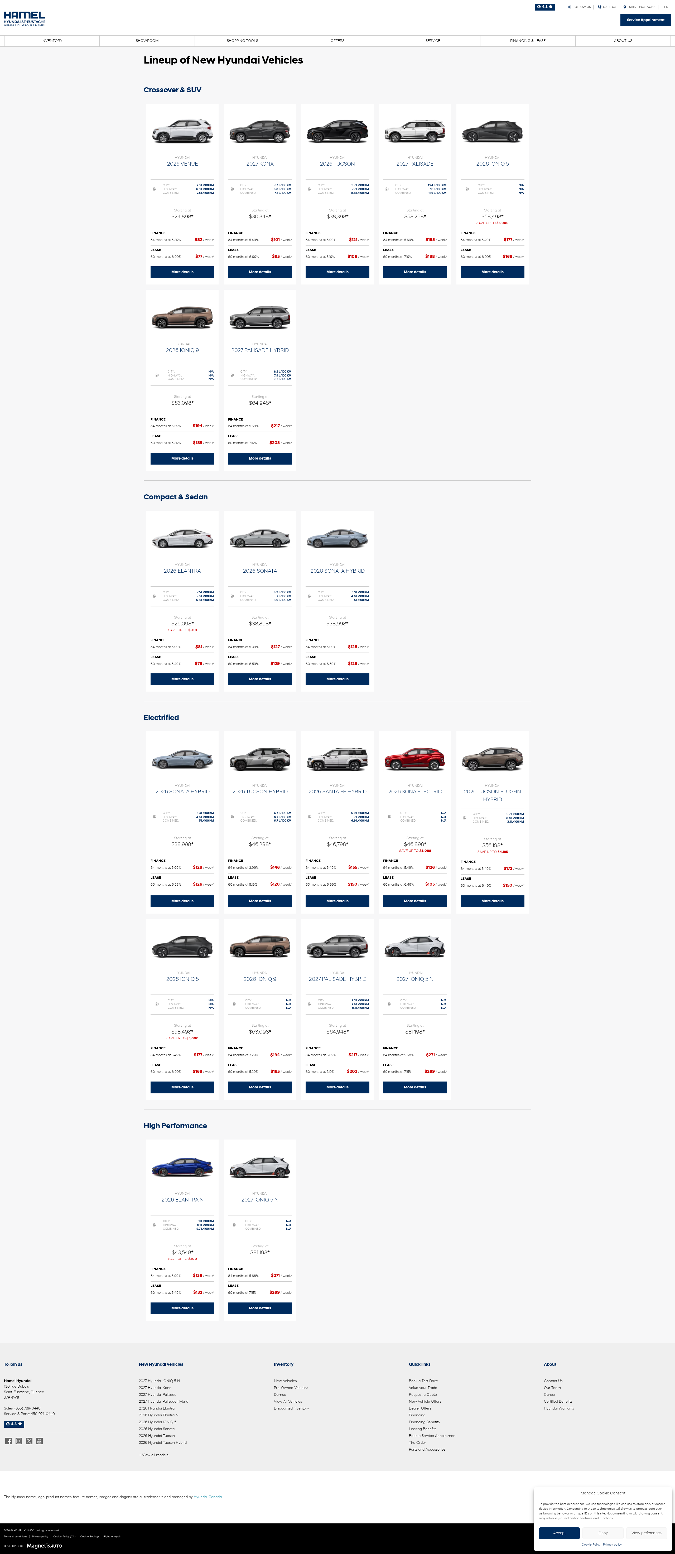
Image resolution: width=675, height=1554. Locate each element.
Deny (603, 1533)
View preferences (646, 1533)
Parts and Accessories (427, 1450)
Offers (337, 41)
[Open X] (29, 1441)
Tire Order (417, 1443)
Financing (417, 1415)
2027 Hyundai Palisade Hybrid (163, 1402)
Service (433, 41)
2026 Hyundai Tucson (157, 1436)
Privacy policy (612, 1544)
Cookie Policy (591, 1544)
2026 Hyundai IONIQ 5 (157, 1422)
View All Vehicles (288, 1402)
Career (550, 1395)
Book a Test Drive (423, 1381)
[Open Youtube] (39, 1441)
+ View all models (153, 1455)
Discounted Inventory (291, 1409)
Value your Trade (423, 1388)
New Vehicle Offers (425, 1402)
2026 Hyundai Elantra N (159, 1415)
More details (182, 272)
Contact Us (553, 1381)
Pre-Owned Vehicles (291, 1388)
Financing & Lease (528, 41)
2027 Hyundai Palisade (157, 1395)
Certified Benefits (558, 1402)
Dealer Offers (420, 1409)
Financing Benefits (424, 1422)
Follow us (581, 7)
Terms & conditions (15, 1536)
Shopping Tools (242, 41)
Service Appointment (645, 20)
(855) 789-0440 (28, 1409)
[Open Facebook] (8, 1441)
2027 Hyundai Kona (155, 1388)
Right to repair (111, 1536)
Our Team (552, 1388)
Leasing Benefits (422, 1429)
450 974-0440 (43, 1414)
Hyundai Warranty (559, 1409)
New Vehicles (285, 1381)
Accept (559, 1533)
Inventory (52, 41)
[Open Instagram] (19, 1441)
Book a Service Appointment (432, 1436)
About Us (623, 41)
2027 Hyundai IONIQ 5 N (159, 1381)
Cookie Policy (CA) (64, 1536)
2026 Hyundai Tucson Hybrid (163, 1443)
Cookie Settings (89, 1536)
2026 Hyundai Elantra (157, 1409)
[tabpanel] (182, 194)
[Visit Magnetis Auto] (46, 1546)
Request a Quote (423, 1395)
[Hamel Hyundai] (24, 19)
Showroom (147, 41)
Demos (280, 1395)
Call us (608, 7)
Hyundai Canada (208, 1497)
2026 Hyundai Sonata (157, 1429)
